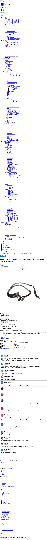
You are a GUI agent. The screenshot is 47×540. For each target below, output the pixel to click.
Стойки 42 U (9, 186)
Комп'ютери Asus (8, 46)
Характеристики (5, 338)
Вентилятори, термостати (12, 208)
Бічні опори (11, 198)
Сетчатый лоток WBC (13, 217)
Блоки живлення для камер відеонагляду (15, 237)
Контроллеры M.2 (10, 85)
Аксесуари (9, 209)
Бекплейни (9, 65)
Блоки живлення (8, 117)
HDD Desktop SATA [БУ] (12, 83)
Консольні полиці (12, 202)
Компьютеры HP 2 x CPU (12, 44)
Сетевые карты (8, 103)
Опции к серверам (6, 58)
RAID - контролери (13, 87)
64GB (8, 97)
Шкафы (6, 189)
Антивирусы (7, 57)
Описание (4, 337)
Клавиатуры (9, 138)
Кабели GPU (9, 133)
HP (5, 24)
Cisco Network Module (11, 110)
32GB (8, 96)
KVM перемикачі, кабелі (12, 173)
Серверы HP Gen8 (11, 30)
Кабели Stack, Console (11, 176)
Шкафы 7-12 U (10, 191)
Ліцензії (8, 67)
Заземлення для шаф (11, 213)
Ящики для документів (11, 211)
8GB (8, 94)
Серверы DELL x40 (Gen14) (13, 20)
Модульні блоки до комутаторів (13, 179)
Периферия (7, 135)
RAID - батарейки (13, 88)
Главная (4, 241)
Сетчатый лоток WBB (13, 219)
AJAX (8, 234)
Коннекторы (9, 162)
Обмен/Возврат (8, 479)
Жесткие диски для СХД (14, 77)
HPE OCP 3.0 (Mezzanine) (12, 106)
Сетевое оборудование (7, 141)
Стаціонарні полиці (13, 200)
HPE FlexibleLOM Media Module (13, 111)
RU (3, 10)
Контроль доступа (8, 239)
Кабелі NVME (10, 132)
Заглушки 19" (10, 210)
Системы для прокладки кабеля (11, 215)
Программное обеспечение (8, 47)
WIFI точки (7, 150)
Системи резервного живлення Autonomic (13, 227)
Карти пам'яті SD (8, 62)
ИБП (6, 225)
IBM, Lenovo (9, 120)
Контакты (4, 5)
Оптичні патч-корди (11, 168)
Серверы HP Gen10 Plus (12, 26)
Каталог (4, 243)
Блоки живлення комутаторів (13, 178)
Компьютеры (5, 40)
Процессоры (7, 121)
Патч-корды (9, 159)
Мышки (8, 137)
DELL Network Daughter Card (13, 107)
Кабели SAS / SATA (11, 134)
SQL (8, 52)
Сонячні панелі (8, 230)
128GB (8, 98)
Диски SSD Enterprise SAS (12, 74)
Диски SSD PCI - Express (12, 82)
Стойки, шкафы (5, 183)
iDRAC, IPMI (7, 66)
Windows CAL (10, 50)
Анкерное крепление (11, 220)
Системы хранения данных (10, 33)
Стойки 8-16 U (10, 187)
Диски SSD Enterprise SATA (13, 73)
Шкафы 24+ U (10, 193)
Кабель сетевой (10, 158)
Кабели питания (10, 127)
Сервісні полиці (12, 201)
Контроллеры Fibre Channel (13, 140)
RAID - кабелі (12, 89)
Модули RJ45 (10, 161)
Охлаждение (7, 68)
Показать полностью (4, 348)
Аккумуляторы (8, 228)
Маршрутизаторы (8, 147)
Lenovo (6, 45)
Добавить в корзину (4, 315)
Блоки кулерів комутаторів (12, 177)
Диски (6, 72)
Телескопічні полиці (13, 199)
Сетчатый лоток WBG (13, 218)
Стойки (6, 184)
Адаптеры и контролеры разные (11, 139)
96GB (8, 92)
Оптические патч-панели (12, 169)
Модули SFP (12, 165)
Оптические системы (9, 163)
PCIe (8, 108)
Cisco (8, 154)
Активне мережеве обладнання (11, 172)
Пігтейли (9, 171)
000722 (6, 321)
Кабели (6, 126)
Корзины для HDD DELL (12, 100)
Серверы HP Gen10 (11, 27)
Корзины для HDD (8, 99)
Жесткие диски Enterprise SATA (13, 75)
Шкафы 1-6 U (10, 190)
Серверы (4, 17)
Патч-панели (9, 160)
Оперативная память (9, 91)
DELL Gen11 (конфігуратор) (13, 23)
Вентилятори (9, 70)
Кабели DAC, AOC (13, 166)
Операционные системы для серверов (13, 48)
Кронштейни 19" (10, 205)
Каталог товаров (4, 12)
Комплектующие (5, 71)
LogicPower (9, 226)
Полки (8, 197)
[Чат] (0, 534)
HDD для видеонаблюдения (15, 76)
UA (3, 9)
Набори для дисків (8, 64)
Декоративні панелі (9, 61)
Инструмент (7, 142)
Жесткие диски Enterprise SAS (13, 78)
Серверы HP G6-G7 (11, 31)
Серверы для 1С (10, 37)
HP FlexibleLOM (10, 104)
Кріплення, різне (10, 212)
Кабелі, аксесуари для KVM (15, 175)
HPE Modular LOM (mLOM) (12, 112)
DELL (6, 18)
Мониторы (9, 136)
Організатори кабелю (11, 204)
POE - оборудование (11, 180)
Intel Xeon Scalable (11, 122)
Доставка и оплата (6, 4)
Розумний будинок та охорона (8, 231)
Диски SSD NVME (11, 81)
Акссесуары (7, 196)
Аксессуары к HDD (9, 125)
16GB (8, 95)
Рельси (6, 60)
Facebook (2, 474)
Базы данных (7, 51)
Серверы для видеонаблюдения (14, 38)
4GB (8, 93)
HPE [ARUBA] (10, 153)
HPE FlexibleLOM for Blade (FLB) (14, 113)
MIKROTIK (9, 146)
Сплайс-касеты (10, 170)
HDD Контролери (8, 84)
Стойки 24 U (9, 185)
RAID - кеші (11, 90)
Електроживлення (6, 222)
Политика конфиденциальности (9, 486)
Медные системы (8, 157)
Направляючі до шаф (11, 206)
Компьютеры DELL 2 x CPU (13, 42)
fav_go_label (2, 264)
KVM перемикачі (12, 174)
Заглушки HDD (10, 102)
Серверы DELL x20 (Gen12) (13, 22)
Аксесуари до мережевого (7, 530)
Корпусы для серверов (9, 124)
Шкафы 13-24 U (10, 192)
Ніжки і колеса (10, 214)
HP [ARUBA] (9, 145)
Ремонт (3, 3)
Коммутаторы (7, 143)
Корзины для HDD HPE (12, 101)
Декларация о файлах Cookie (8, 485)
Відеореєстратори (8, 238)
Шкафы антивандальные (12, 194)
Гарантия (4, 478)
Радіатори (9, 69)
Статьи (3, 484)
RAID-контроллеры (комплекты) (13, 86)
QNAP (8, 35)
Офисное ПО (7, 53)
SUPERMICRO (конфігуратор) (11, 32)
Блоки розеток (10, 203)
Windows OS (9, 49)
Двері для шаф (10, 195)
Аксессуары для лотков (12, 221)
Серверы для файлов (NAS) (13, 39)
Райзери (6, 59)
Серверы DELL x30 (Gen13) (13, 21)
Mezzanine (9, 109)
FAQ (3, 487)
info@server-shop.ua (7, 468)
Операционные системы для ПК (11, 56)
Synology (9, 34)
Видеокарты (7, 123)
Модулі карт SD (8, 63)
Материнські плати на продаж (11, 114)
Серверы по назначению (10, 36)
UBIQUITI (9, 144)
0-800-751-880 (3, 1)
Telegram (2, 470)
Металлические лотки (11, 216)
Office (8, 55)
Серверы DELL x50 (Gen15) (13, 19)
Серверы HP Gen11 (11, 25)
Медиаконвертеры (11, 167)
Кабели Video (10, 129)
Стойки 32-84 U (10, 188)
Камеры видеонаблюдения (10, 235)
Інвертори (7, 223)
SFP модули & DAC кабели (12, 164)
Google (1, 473)
